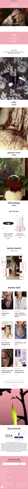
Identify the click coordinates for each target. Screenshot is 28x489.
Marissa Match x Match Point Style (19, 371)
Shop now (14, 155)
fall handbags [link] (14, 202)
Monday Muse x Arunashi (5, 314)
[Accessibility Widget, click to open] (2, 486)
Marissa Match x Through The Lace (5, 343)
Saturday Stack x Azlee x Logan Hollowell (7, 371)
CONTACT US (3, 474)
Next (25, 228)
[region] (14, 1)
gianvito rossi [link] (14, 152)
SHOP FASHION (4, 469)
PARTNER (3, 480)
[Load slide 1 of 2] (13, 27)
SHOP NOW (14, 104)
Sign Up (23, 463)
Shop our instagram (14, 385)
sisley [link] (14, 102)
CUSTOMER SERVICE (5, 472)
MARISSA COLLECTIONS (6, 477)
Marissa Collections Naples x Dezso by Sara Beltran (21, 314)
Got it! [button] (21, 484)
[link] (14, 78)
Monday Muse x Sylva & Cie (20, 343)
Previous (3, 228)
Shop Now (14, 41)
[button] (2, 5)
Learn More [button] (4, 487)
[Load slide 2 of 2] (15, 27)
